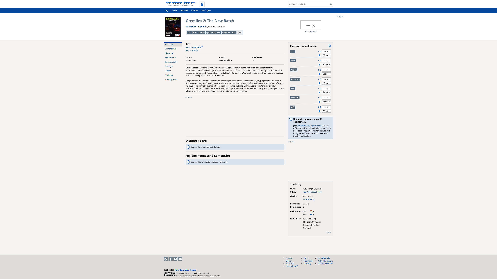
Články (288, 261)
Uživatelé (184, 10)
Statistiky (169, 75)
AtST (195, 32)
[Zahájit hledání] (331, 4)
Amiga (202, 32)
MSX (234, 32)
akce (188, 47)
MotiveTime (191, 26)
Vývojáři (174, 10)
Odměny (307, 263)
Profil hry (169, 44)
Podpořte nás (324, 258)
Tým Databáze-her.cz (185, 270)
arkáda (195, 50)
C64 (218, 32)
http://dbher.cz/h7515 (312, 192)
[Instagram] (175, 259)
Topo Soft (202, 26)
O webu (289, 258)
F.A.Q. (306, 258)
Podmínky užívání (325, 261)
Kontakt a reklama (325, 263)
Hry (166, 10)
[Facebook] (171, 259)
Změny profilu (171, 79)
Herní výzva (206, 10)
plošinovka (196, 47)
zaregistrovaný (303, 125)
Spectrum (210, 32)
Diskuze (194, 10)
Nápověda (308, 261)
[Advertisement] (347, 56)
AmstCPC (226, 32)
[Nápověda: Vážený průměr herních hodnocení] (329, 46)
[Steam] (166, 259)
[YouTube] (180, 259)
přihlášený (316, 125)
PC (189, 32)
